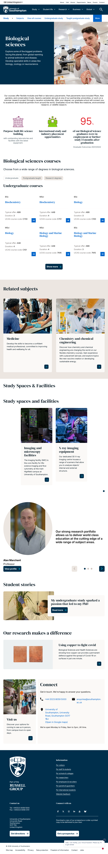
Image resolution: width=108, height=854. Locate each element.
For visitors (60, 765)
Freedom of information (60, 850)
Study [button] (34, 9)
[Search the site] (100, 9)
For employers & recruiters (66, 782)
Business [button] (76, 9)
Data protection (42, 850)
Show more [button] (52, 266)
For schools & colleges (64, 773)
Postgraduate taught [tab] (32, 178)
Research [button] (63, 9)
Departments (81, 2)
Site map (9, 850)
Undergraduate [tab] (11, 178)
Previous (74, 569)
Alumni (72, 2)
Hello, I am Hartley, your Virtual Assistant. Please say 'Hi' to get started (83, 843)
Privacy (31, 850)
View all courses (34, 18)
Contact (102, 2)
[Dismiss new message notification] (104, 840)
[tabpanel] (36, 446)
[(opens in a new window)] (58, 811)
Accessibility (20, 850)
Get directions (18, 833)
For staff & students (63, 769)
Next (102, 569)
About (62, 2)
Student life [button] (48, 9)
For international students (66, 790)
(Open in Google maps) (56, 722)
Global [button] (89, 9)
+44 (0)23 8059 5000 (55, 699)
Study (6, 18)
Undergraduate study (54, 18)
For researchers (62, 777)
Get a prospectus (65, 833)
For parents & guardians (65, 786)
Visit (67, 2)
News (89, 2)
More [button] (97, 18)
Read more (57, 610)
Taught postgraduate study (78, 18)
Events (95, 2)
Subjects (20, 18)
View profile (11, 569)
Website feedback (63, 794)
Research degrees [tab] (53, 178)
